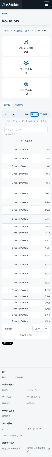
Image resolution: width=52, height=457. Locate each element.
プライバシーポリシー (12, 435)
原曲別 (5, 390)
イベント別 (32, 390)
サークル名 (25, 141)
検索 (4, 377)
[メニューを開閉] (47, 4)
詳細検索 (19, 377)
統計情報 (19, 104)
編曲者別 (6, 403)
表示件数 (8, 329)
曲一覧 (7, 104)
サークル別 (7, 396)
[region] (26, 230)
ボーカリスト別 (34, 396)
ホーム (7, 30)
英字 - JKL (30, 30)
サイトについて (34, 429)
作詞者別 (18, 30)
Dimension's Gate (20, 149)
